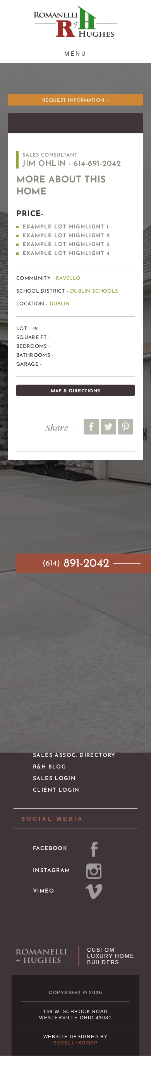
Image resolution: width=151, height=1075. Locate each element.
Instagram (51, 871)
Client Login (56, 790)
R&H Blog (49, 767)
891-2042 (78, 564)
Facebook (50, 849)
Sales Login (54, 779)
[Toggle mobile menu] (75, 52)
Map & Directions (75, 391)
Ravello (68, 278)
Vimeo (43, 891)
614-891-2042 (97, 164)
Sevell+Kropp (75, 1043)
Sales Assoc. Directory (74, 755)
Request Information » (75, 100)
